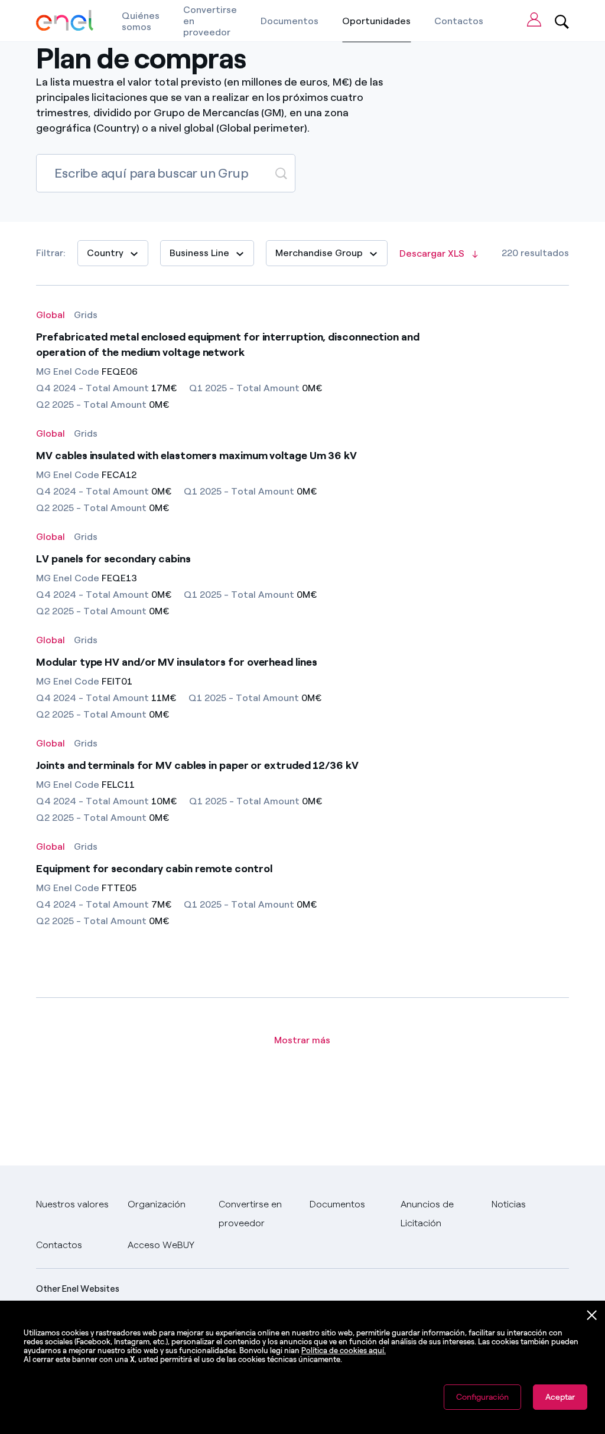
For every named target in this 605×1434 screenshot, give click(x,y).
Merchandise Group (319, 252)
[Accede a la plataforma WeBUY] (534, 19)
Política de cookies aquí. (343, 1350)
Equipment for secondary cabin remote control (154, 868)
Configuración (482, 1397)
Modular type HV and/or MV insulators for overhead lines (176, 662)
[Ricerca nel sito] (562, 21)
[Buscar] (281, 172)
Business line (199, 252)
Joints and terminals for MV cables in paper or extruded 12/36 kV (197, 765)
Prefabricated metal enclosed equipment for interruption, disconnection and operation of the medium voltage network (227, 344)
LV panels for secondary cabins (113, 558)
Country (105, 252)
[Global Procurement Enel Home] (64, 21)
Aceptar (560, 1397)
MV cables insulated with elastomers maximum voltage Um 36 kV (196, 455)
